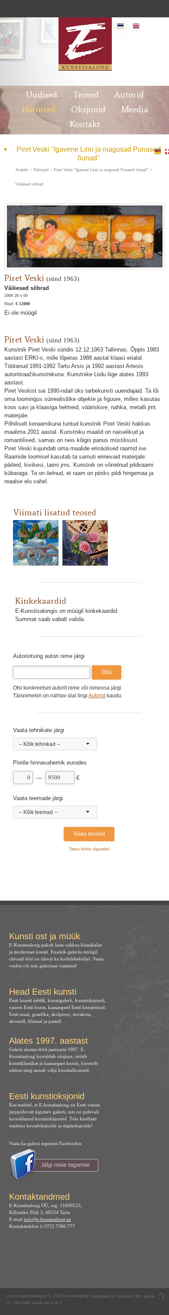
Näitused (38, 109)
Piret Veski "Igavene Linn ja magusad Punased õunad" (88, 154)
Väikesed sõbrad (29, 184)
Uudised (41, 94)
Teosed (86, 94)
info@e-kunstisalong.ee (47, 1219)
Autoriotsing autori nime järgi (48, 656)
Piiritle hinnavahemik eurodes (50, 762)
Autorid (129, 94)
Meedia (134, 109)
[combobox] (55, 744)
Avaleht (21, 170)
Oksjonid (88, 109)
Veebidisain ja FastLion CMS (116, 1296)
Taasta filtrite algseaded (89, 848)
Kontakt (85, 124)
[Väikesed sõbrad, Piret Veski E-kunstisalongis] (84, 44)
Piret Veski (24, 278)
